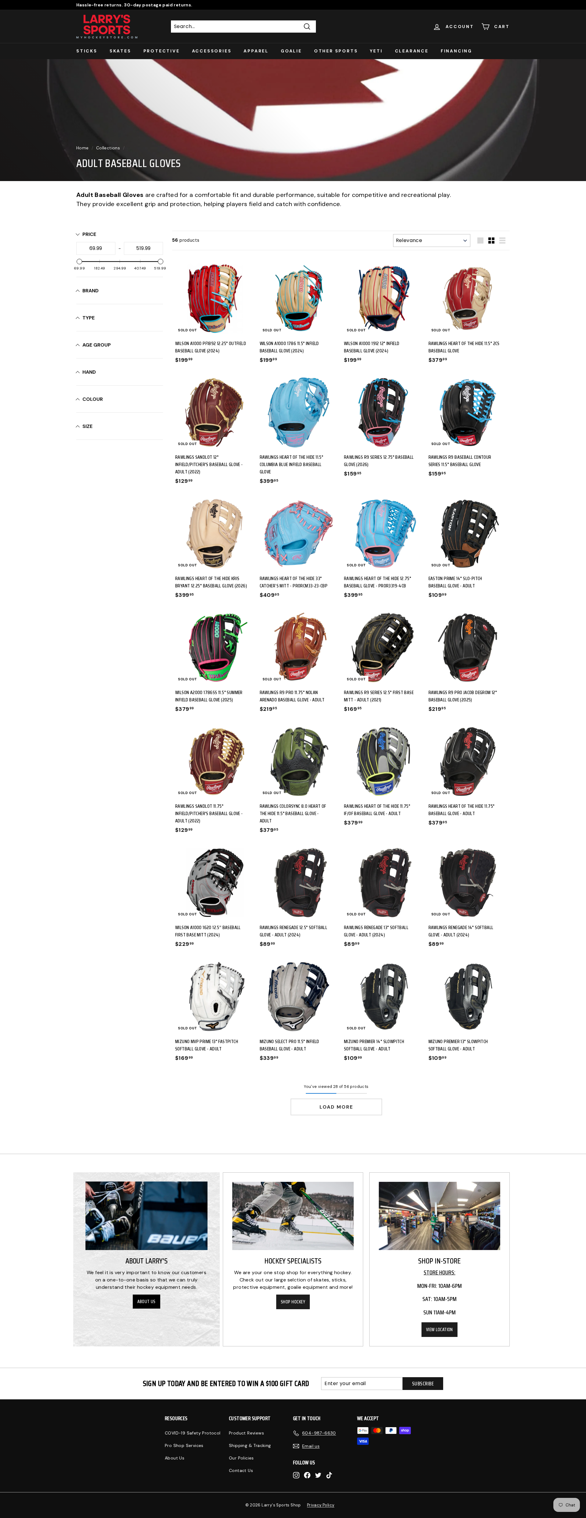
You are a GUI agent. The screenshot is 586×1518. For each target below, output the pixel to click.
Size (87, 426)
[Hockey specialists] (293, 1216)
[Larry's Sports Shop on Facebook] (307, 1474)
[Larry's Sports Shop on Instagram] (296, 1474)
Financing (456, 51)
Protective (161, 51)
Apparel (256, 51)
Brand (90, 290)
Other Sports (336, 51)
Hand (89, 372)
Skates (120, 51)
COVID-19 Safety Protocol (193, 1433)
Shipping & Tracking (250, 1445)
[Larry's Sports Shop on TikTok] (329, 1474)
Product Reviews (246, 1433)
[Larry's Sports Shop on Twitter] (318, 1474)
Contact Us (241, 1470)
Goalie (291, 51)
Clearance (412, 51)
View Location (439, 1329)
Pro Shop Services (184, 1445)
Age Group (96, 345)
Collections (108, 148)
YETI (376, 51)
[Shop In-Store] (439, 1216)
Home (82, 148)
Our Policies (241, 1458)
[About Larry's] (146, 1215)
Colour (92, 399)
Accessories (212, 51)
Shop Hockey (293, 1302)
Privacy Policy (321, 1505)
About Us (146, 1301)
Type (88, 318)
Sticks (86, 51)
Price (89, 234)
